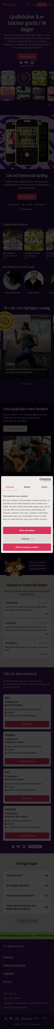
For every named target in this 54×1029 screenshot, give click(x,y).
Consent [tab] (10, 487)
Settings (25, 539)
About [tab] (44, 487)
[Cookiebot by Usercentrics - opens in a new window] (39, 480)
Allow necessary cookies (26, 547)
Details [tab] (27, 487)
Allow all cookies (27, 530)
